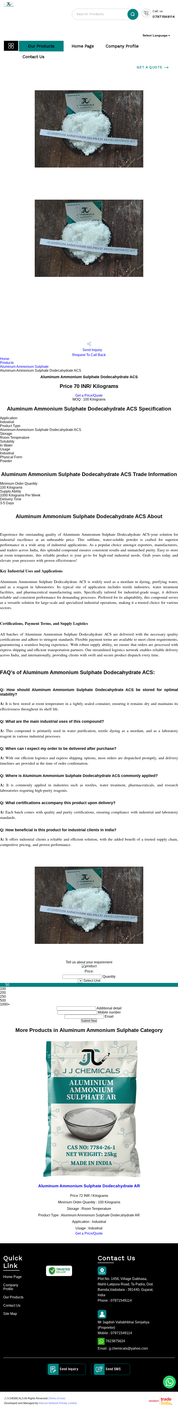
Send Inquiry (92, 350)
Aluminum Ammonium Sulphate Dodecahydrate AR (89, 1186)
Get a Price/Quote (89, 395)
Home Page (83, 46)
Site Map (10, 1314)
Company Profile (122, 46)
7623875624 (115, 1341)
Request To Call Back (89, 355)
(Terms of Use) (56, 1398)
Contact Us (33, 56)
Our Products (41, 46)
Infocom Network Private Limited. (58, 1403)
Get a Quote (150, 67)
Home (4, 359)
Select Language (155, 35)
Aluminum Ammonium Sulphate (24, 366)
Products (7, 363)
